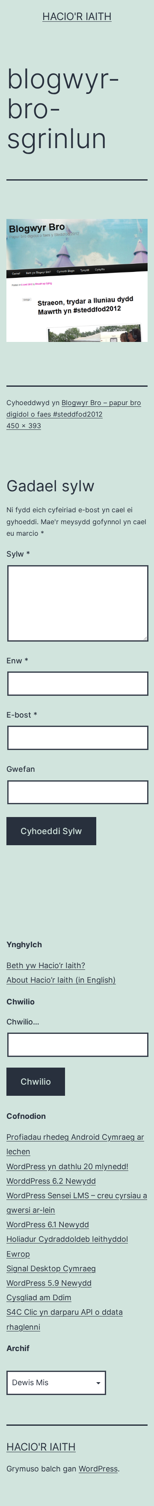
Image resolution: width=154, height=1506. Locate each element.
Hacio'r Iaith (77, 16)
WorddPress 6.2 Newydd (51, 1180)
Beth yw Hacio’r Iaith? (45, 965)
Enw (17, 660)
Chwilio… (22, 1021)
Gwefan (20, 769)
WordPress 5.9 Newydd (49, 1282)
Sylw (18, 553)
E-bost (21, 714)
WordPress (98, 1468)
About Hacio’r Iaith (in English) (61, 979)
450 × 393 (23, 425)
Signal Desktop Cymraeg (51, 1268)
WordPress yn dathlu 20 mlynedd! (67, 1166)
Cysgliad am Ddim (38, 1297)
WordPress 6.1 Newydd (47, 1224)
